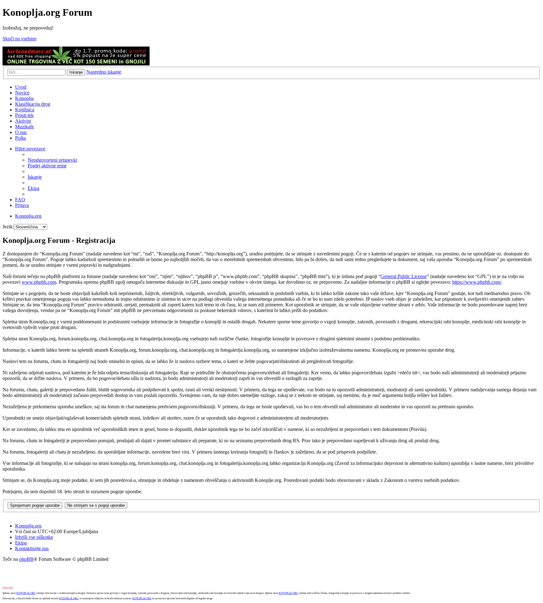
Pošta (20, 138)
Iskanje (76, 72)
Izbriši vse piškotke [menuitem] (34, 537)
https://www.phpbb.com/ (476, 282)
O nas (21, 132)
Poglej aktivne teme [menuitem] (47, 165)
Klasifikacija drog (32, 104)
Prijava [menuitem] (22, 205)
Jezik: (8, 226)
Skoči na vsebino (19, 38)
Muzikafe (24, 126)
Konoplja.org (28, 216)
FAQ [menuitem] (20, 199)
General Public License (404, 276)
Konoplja (24, 98)
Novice (22, 92)
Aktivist (23, 121)
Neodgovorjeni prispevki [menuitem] (52, 160)
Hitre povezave (30, 148)
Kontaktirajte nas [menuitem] (32, 548)
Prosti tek (24, 115)
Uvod (20, 87)
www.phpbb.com (39, 282)
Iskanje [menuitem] (35, 177)
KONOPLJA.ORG (26, 593)
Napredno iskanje (103, 72)
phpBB (26, 559)
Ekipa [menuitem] (33, 188)
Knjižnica (24, 109)
